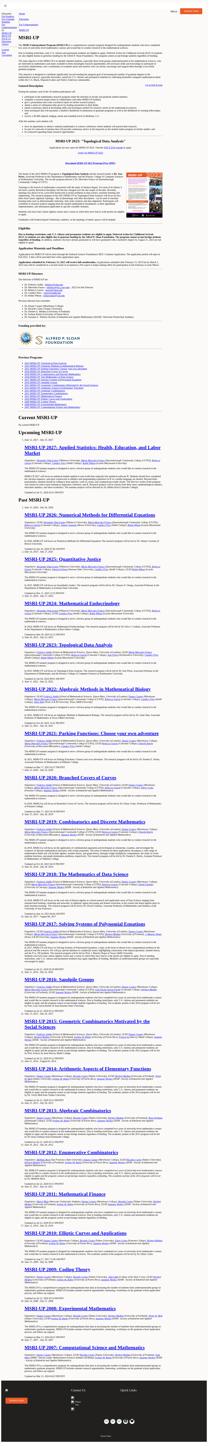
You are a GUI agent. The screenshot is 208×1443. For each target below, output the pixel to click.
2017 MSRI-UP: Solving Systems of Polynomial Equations (53, 379)
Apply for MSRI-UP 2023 (90, 153)
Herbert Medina (112, 934)
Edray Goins (147, 787)
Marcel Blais (43, 1201)
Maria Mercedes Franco (93, 460)
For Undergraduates (28, 24)
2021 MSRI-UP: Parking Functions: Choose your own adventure (56, 368)
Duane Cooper (136, 696)
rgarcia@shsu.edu (54, 290)
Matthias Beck (43, 1159)
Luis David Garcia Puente (108, 989)
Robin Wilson (89, 463)
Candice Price (59, 463)
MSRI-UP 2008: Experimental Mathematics (70, 1308)
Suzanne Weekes (51, 790)
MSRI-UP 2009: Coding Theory (57, 1269)
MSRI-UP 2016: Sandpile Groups (59, 979)
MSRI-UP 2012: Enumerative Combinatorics (71, 1152)
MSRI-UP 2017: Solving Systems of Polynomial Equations (85, 924)
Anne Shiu (39, 702)
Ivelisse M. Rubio (82, 1037)
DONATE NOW (191, 11)
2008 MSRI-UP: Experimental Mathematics (46, 404)
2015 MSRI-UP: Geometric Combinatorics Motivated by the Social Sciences (61, 385)
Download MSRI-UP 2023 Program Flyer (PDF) (90, 163)
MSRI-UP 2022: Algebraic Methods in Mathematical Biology (88, 689)
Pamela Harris (145, 743)
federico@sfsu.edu (54, 284)
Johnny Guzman (69, 525)
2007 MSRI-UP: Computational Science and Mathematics (52, 407)
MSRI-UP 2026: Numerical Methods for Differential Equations (90, 515)
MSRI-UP (7, 33)
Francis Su (124, 1037)
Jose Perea (113, 655)
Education (24, 19)
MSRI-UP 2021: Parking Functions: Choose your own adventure (92, 733)
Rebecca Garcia (32, 525)
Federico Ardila (44, 652)
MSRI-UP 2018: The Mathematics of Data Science (76, 874)
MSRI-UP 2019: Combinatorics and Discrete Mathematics (85, 821)
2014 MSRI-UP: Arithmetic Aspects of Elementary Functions (54, 388)
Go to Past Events (153, 85)
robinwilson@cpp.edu (54, 295)
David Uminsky (145, 884)
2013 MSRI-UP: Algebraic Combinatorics (45, 390)
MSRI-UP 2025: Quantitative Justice (63, 559)
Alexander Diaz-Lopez (47, 460)
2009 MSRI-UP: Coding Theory (40, 401)
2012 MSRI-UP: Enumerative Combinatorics (46, 393)
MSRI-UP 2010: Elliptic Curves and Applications (76, 1233)
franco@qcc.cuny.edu (59, 287)
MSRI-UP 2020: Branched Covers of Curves (70, 777)
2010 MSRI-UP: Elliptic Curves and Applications (48, 399)
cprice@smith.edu (52, 293)
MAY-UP (6, 36)
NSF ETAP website (113, 147)
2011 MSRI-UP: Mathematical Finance (43, 396)
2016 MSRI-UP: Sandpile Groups (41, 382)
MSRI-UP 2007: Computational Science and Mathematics (85, 1347)
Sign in (174, 11)
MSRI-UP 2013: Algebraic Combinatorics (68, 1110)
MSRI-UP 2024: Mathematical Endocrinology (72, 603)
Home (22, 13)
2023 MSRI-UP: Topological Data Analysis (46, 363)
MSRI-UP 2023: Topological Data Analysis (68, 645)
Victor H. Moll (155, 1316)
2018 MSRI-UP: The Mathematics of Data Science (49, 377)
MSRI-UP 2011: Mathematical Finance (65, 1194)
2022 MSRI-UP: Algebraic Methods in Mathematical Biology (54, 366)
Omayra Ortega (59, 569)
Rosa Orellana (155, 1118)
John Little (113, 1277)
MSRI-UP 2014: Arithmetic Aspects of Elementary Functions (88, 1068)
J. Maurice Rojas (153, 934)
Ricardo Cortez (80, 1076)
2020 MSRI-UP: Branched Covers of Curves (46, 371)
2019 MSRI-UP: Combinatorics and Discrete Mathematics (53, 374)
